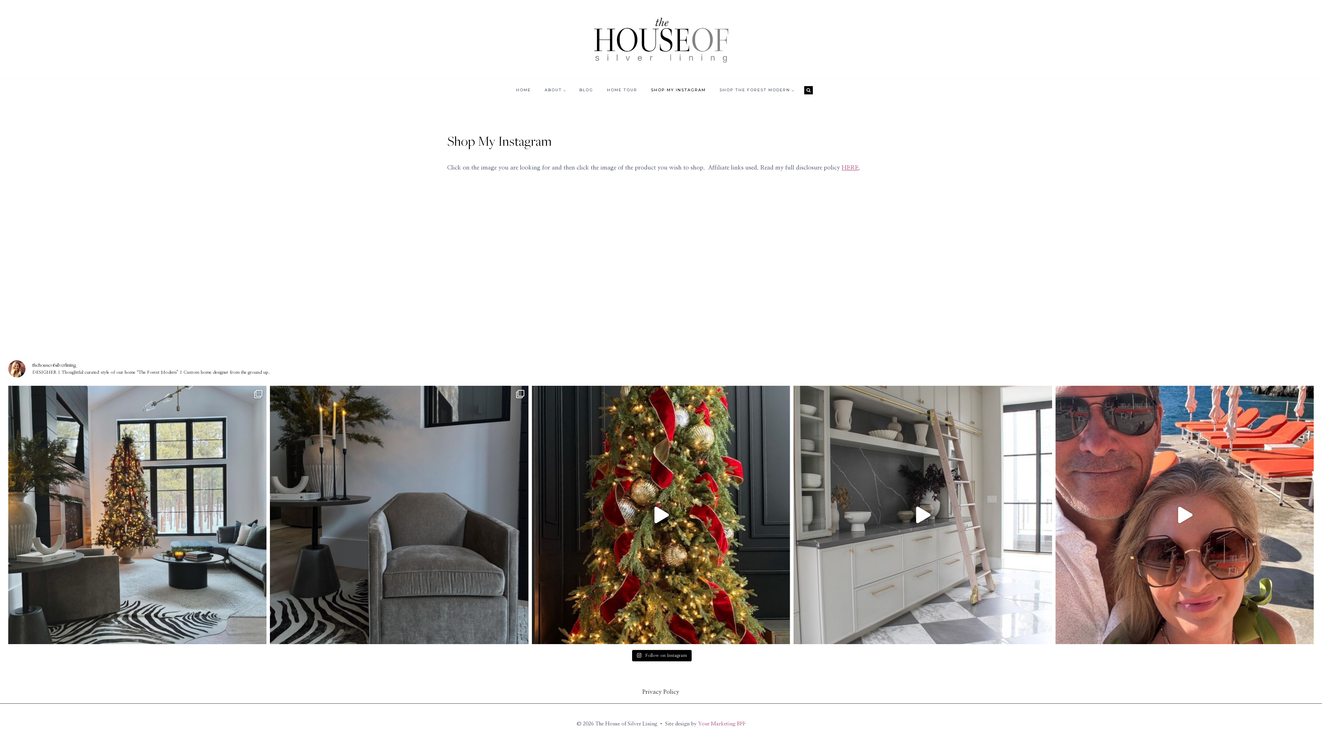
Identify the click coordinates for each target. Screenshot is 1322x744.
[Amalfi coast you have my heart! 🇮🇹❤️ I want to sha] (1185, 515)
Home (523, 89)
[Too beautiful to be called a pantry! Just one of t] (923, 515)
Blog (586, 89)
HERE (850, 167)
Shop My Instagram (678, 89)
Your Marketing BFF (721, 723)
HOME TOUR (622, 89)
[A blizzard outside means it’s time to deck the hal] (661, 515)
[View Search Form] (808, 90)
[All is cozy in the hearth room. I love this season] (137, 515)
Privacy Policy (660, 692)
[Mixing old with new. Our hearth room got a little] (399, 515)
